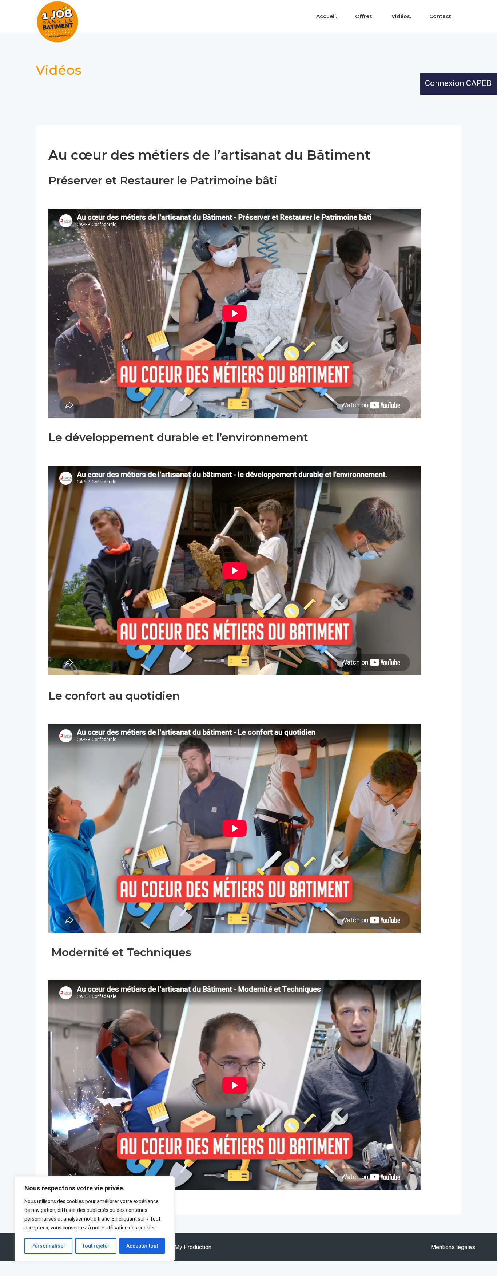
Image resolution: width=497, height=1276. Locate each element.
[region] (95, 1218)
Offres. (364, 16)
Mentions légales (453, 1247)
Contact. (440, 16)
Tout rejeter (96, 1246)
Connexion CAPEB (458, 83)
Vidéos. (401, 16)
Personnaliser (48, 1246)
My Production (192, 1247)
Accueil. (326, 16)
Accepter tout (142, 1246)
